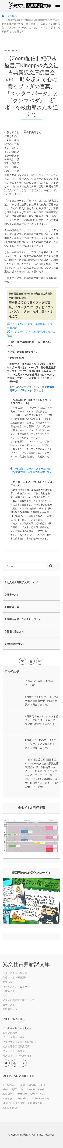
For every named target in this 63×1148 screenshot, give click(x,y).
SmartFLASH (37, 1094)
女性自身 (22, 1094)
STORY (32, 1084)
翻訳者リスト (14, 606)
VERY (22, 1084)
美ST (14, 1089)
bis (21, 1089)
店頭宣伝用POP (15, 643)
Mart (5, 1089)
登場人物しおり (15, 631)
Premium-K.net (35, 1089)
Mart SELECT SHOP (13, 1103)
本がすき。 (9, 1098)
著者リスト (13, 594)
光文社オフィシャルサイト (17, 1055)
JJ (3, 1084)
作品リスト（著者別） (15, 977)
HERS (42, 1084)
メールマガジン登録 (14, 1037)
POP (5, 995)
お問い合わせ (10, 1032)
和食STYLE (8, 1094)
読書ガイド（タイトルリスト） (24, 619)
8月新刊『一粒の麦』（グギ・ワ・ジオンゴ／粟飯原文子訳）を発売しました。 (41, 743)
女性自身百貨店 (36, 1103)
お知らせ (13, 16)
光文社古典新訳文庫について (23, 582)
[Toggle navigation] (57, 5)
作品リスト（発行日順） (16, 972)
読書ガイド (9, 991)
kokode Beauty (40, 1098)
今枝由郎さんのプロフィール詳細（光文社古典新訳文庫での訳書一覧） (31, 470)
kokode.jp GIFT (11, 1107)
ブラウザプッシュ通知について (20, 1041)
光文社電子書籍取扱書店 (16, 1046)
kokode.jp (23, 1098)
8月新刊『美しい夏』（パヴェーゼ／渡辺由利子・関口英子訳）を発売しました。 (41, 700)
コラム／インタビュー (15, 986)
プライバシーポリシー (15, 1051)
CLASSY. (11, 1084)
